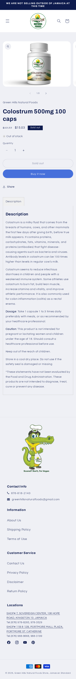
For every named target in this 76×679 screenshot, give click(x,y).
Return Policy (17, 591)
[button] (7, 21)
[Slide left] (30, 93)
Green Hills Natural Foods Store (31, 673)
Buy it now (38, 174)
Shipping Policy (19, 529)
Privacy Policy (17, 572)
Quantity (8, 143)
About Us (14, 520)
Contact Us (15, 563)
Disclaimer (15, 582)
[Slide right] (46, 93)
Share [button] (10, 186)
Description (13, 201)
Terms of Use (17, 539)
